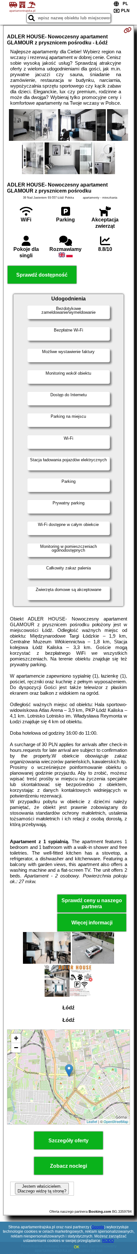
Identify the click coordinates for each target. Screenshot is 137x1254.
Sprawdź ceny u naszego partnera (91, 903)
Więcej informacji (91, 922)
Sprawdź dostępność (42, 275)
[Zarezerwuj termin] (128, 30)
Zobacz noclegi (68, 1166)
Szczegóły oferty (68, 1140)
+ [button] (16, 1038)
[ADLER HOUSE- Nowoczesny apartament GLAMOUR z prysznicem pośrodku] (32, 125)
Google (97, 1227)
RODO (108, 1240)
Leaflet (92, 1121)
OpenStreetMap (116, 1121)
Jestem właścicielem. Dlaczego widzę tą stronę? (42, 1188)
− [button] (16, 1048)
